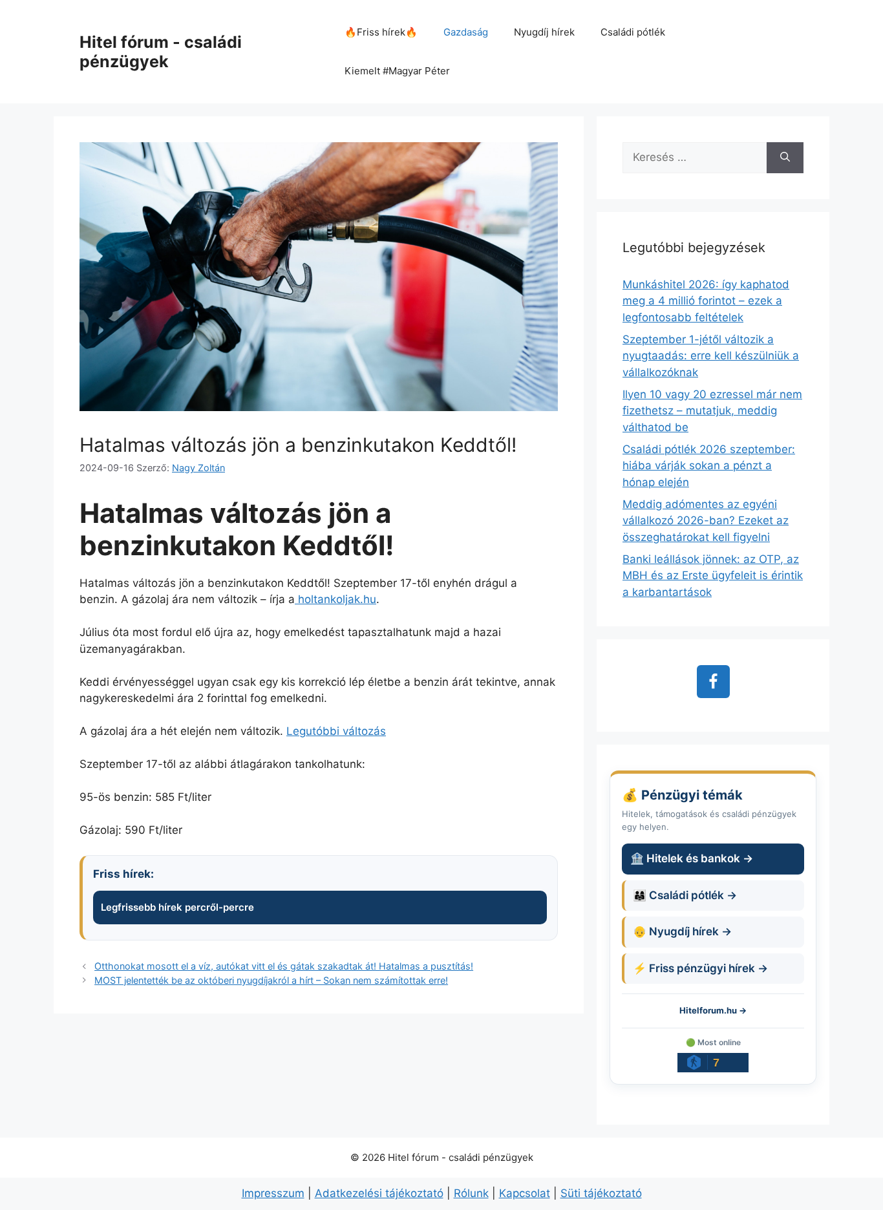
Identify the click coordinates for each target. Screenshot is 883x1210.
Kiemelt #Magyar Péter (397, 71)
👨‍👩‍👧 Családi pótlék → (685, 895)
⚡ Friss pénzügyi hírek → (700, 968)
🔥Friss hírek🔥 (381, 32)
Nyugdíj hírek (544, 32)
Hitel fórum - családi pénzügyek (161, 51)
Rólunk (471, 1193)
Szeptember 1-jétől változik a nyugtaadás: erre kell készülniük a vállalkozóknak (710, 356)
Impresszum (273, 1193)
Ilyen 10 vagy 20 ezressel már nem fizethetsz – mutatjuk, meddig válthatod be (712, 411)
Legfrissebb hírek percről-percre (177, 907)
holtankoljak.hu (335, 599)
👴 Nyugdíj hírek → (682, 931)
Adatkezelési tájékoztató (379, 1193)
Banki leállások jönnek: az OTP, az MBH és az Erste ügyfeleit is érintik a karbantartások (712, 576)
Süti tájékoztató (601, 1193)
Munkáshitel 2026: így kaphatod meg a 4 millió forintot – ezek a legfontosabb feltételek (705, 301)
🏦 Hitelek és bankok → (691, 858)
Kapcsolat (524, 1193)
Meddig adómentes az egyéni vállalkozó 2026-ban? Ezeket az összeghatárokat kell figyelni (705, 521)
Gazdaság (465, 32)
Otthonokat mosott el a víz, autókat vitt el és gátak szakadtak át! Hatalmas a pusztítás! (283, 966)
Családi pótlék (633, 32)
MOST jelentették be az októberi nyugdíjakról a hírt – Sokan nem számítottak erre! (271, 980)
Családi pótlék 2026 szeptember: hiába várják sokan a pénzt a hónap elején (708, 466)
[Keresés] (785, 157)
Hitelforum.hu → (713, 1010)
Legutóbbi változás (336, 731)
